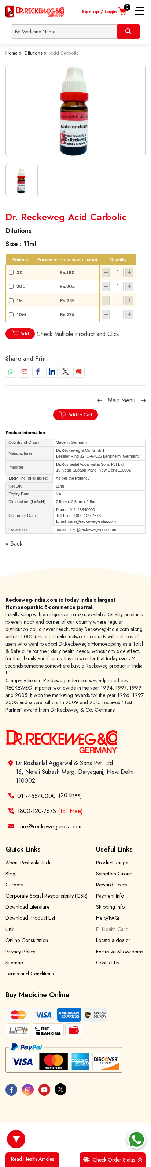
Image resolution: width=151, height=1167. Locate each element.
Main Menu (121, 400)
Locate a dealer (113, 940)
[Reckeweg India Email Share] (24, 371)
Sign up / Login (99, 11)
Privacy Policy (20, 951)
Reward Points (112, 884)
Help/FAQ (107, 918)
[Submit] (128, 31)
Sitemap (14, 962)
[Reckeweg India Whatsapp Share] (10, 371)
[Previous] (99, 400)
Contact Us (107, 962)
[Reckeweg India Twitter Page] (60, 1089)
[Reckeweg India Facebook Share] (38, 371)
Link (9, 929)
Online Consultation (26, 940)
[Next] (143, 400)
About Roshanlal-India (29, 862)
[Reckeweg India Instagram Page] (28, 1090)
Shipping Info (110, 907)
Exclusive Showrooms (119, 951)
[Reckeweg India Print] (79, 371)
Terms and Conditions (29, 973)
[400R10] (75, 111)
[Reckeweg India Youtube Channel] (44, 1090)
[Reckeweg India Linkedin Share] (52, 371)
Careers (14, 884)
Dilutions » (36, 52)
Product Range (112, 862)
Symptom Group (114, 873)
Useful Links (114, 849)
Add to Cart (80, 414)
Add (24, 333)
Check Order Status (114, 1159)
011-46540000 (36, 795)
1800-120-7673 (50, 811)
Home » (13, 52)
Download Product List (30, 918)
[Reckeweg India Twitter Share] (65, 371)
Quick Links (23, 849)
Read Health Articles (32, 1159)
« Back (13, 543)
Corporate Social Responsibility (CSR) (46, 896)
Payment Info (110, 896)
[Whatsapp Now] (136, 1139)
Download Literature (27, 907)
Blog (10, 873)
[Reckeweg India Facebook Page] (11, 1090)
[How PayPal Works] (63, 1058)
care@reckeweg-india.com (50, 826)
